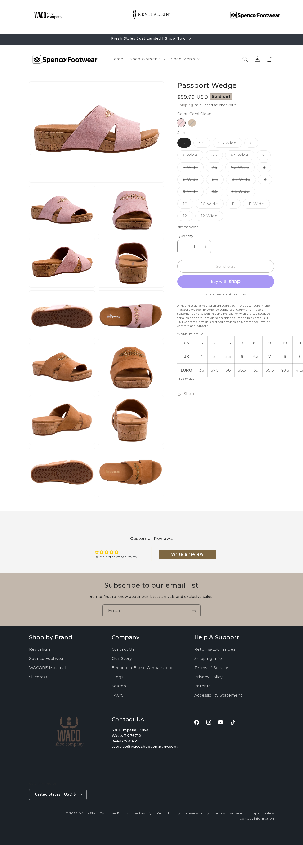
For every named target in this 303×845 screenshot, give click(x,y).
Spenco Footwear (47, 658)
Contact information (257, 818)
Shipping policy (261, 813)
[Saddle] (192, 123)
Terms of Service (211, 667)
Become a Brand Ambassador (142, 667)
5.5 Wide (230, 144)
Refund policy (168, 813)
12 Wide (212, 217)
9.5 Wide (243, 193)
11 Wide (259, 205)
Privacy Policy (208, 676)
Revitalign (39, 649)
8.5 (218, 180)
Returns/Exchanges (214, 649)
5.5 (204, 144)
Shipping (185, 105)
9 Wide (193, 193)
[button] (147, 59)
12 (188, 217)
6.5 (217, 156)
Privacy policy (197, 813)
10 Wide (212, 205)
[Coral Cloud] (181, 123)
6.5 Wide (242, 156)
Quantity (185, 236)
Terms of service (228, 813)
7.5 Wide (243, 168)
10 (188, 205)
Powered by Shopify (134, 813)
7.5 (217, 168)
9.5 (217, 193)
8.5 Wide (244, 180)
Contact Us (123, 649)
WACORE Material (48, 667)
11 (236, 205)
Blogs (117, 676)
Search (119, 686)
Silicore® (38, 676)
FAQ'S (118, 695)
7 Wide (193, 168)
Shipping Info (208, 658)
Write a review (187, 554)
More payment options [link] (225, 294)
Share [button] (190, 393)
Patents (202, 686)
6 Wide (193, 156)
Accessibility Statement (218, 695)
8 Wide (193, 180)
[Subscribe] (194, 610)
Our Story (122, 658)
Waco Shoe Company (97, 813)
